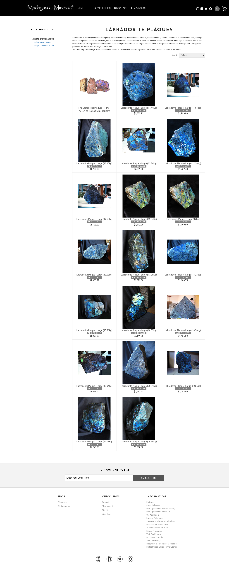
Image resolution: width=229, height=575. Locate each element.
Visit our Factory (153, 534)
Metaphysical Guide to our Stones (161, 547)
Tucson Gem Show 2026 (157, 528)
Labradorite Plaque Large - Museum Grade (44, 44)
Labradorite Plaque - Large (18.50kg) (183, 330)
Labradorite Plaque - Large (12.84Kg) (139, 219)
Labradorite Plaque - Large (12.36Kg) (183, 163)
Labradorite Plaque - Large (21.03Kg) (94, 441)
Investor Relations (154, 518)
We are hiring (152, 515)
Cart (224, 8)
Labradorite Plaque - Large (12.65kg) (94, 219)
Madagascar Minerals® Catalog (160, 508)
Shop (81, 8)
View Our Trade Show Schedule (160, 521)
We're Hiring (104, 8)
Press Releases (153, 505)
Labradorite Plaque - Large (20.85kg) (183, 386)
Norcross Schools (154, 537)
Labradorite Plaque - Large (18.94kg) (94, 386)
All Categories (64, 506)
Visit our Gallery (153, 540)
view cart (106, 514)
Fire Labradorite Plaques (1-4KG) (94, 108)
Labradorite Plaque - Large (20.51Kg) (139, 386)
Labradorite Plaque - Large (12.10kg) (94, 163)
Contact (122, 8)
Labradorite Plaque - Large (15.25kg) (183, 274)
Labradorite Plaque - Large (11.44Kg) (139, 108)
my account (107, 506)
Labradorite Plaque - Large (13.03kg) (94, 274)
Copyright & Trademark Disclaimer (161, 544)
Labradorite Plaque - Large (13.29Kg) (139, 274)
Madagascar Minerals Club (158, 511)
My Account (140, 8)
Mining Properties (154, 531)
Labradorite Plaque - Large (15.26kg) (94, 330)
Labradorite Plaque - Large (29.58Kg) (139, 441)
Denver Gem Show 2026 (157, 524)
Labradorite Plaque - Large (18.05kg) (139, 330)
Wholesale (62, 502)
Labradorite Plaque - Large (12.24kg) (139, 163)
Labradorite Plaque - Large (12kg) (183, 219)
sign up (105, 510)
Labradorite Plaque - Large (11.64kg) (183, 108)
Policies (149, 502)
